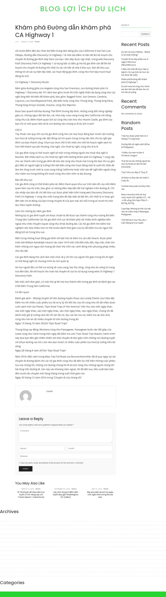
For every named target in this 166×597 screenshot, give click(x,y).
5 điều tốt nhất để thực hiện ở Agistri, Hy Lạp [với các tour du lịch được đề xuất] (135, 72)
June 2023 (4, 527)
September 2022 (7, 565)
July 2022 (4, 574)
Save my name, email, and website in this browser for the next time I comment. (52, 463)
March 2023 (5, 540)
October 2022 (6, 561)
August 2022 (5, 570)
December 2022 (7, 553)
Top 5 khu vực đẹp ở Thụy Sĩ (134, 172)
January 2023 (6, 548)
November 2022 (7, 557)
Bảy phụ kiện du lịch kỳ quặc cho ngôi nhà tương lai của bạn (100, 495)
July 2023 (4, 523)
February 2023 (6, 544)
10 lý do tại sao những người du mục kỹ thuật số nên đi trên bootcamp (135, 164)
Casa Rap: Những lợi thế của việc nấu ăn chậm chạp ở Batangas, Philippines (136, 211)
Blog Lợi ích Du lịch (83, 8)
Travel (37, 42)
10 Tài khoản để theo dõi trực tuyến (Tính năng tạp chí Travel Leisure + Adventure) (31, 495)
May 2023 (4, 531)
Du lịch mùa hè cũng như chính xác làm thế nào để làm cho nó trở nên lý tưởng (135, 89)
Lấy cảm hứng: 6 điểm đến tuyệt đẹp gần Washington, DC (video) (65, 495)
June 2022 (4, 578)
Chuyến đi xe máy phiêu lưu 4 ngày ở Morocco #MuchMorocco (134, 62)
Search (125, 25)
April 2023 (4, 536)
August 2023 (5, 519)
